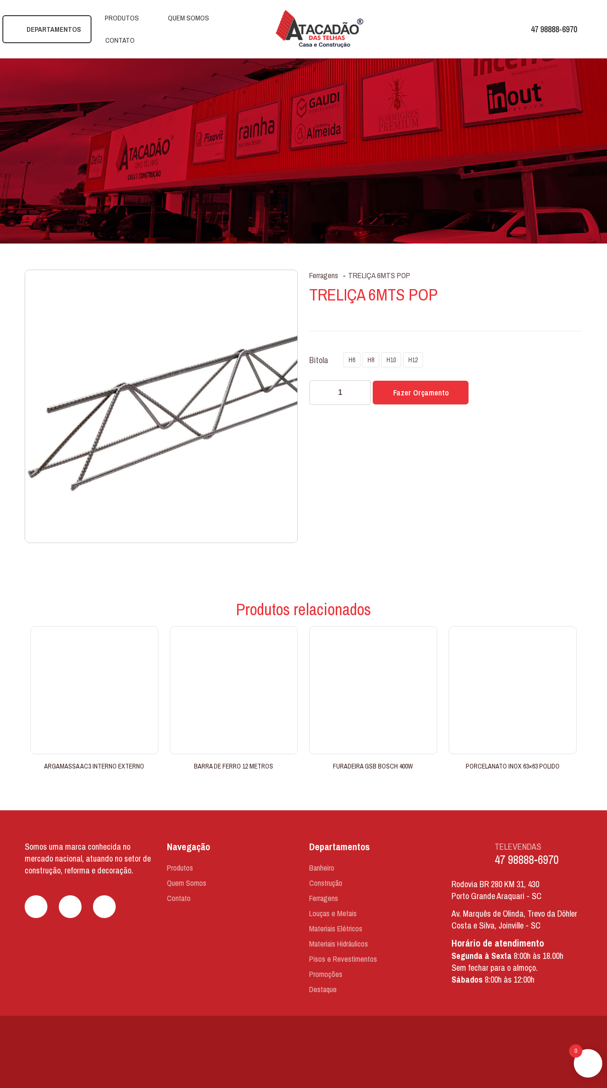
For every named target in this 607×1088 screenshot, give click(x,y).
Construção (325, 883)
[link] (304, 1053)
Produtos (180, 868)
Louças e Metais (333, 913)
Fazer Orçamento (421, 392)
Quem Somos (186, 883)
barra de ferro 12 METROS (233, 766)
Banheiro (321, 868)
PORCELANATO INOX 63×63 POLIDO (513, 766)
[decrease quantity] (320, 393)
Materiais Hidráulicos (338, 943)
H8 (371, 360)
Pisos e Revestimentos (343, 959)
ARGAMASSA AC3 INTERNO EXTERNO (94, 766)
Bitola (318, 360)
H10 (391, 360)
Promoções (325, 974)
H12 (413, 360)
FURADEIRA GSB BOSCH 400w (373, 766)
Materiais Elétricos (335, 928)
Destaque (323, 989)
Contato (179, 898)
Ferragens (323, 275)
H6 (352, 360)
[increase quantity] (360, 393)
